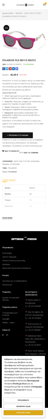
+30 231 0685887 (34, 330)
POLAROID (12, 168)
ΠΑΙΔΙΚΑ (18, 13)
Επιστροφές (7, 253)
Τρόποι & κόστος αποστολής (13, 260)
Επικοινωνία (7, 285)
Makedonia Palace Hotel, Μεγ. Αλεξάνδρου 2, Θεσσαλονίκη (35, 339)
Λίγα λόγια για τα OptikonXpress (14, 281)
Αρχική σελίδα (7, 13)
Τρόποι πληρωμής (9, 257)
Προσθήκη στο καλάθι (18, 135)
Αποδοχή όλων (23, 412)
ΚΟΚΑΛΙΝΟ (35, 161)
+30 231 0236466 (34, 306)
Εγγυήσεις (6, 264)
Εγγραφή (5, 319)
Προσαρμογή (23, 400)
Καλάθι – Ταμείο (8, 322)
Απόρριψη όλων (23, 406)
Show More (7, 218)
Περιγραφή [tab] (9, 180)
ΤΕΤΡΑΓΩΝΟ (15, 164)
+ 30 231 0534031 (34, 318)
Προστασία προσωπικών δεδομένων (16, 268)
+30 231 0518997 (34, 345)
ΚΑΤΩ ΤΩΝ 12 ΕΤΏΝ (32, 13)
